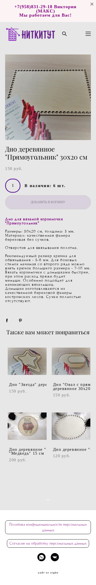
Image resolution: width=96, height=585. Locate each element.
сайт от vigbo (48, 572)
